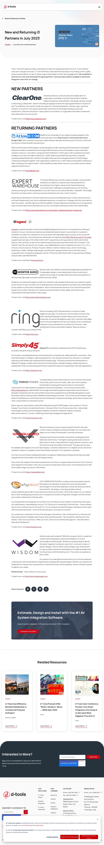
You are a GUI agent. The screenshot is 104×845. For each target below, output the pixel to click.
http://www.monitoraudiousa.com (38, 297)
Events (53, 803)
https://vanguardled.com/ (35, 472)
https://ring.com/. (32, 334)
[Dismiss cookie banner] (97, 819)
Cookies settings (52, 837)
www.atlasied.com (32, 171)
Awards (53, 799)
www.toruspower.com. (34, 418)
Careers (53, 813)
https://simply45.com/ (34, 370)
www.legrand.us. (37, 260)
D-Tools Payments (41, 808)
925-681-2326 (73, 792)
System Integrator (41, 802)
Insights (7, 44)
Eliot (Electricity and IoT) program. (79, 237)
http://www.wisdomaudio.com (37, 576)
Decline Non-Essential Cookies (88, 837)
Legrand (14, 229)
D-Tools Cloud (41, 796)
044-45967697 (94, 792)
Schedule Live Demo (28, 631)
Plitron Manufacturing (19, 390)
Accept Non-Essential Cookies (69, 837)
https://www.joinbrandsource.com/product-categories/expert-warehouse (54, 210)
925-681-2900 (71, 795)
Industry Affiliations (54, 808)
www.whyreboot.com (34, 527)
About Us (54, 795)
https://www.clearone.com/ (36, 119)
